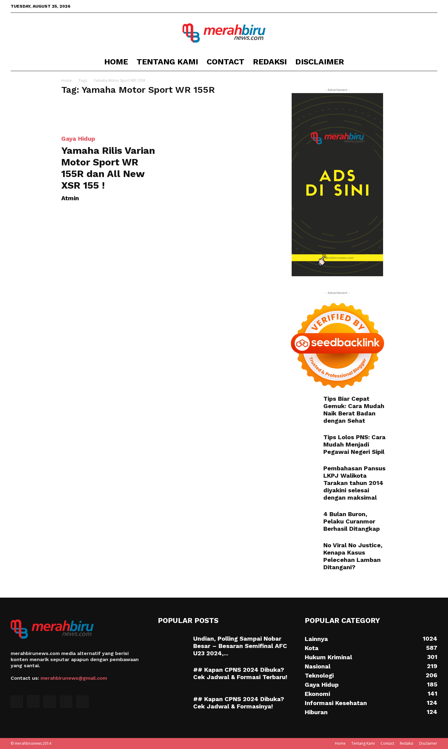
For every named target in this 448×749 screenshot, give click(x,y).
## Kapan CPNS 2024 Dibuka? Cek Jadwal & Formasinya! (238, 702)
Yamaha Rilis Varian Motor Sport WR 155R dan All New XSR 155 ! (108, 168)
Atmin (70, 198)
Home (116, 61)
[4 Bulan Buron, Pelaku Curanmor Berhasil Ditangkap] (296, 516)
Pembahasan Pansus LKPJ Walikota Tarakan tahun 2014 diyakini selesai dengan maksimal (354, 483)
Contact (225, 61)
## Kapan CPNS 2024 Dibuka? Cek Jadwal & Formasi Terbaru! (240, 673)
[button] (430, 62)
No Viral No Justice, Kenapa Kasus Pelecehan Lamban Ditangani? (352, 556)
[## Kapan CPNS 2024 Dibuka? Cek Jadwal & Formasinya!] (173, 706)
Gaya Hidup (78, 138)
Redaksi (270, 61)
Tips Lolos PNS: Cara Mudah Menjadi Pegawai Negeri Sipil (354, 444)
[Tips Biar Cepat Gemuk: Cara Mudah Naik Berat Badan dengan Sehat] (303, 405)
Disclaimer (319, 61)
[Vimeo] (422, 6)
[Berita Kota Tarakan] (224, 33)
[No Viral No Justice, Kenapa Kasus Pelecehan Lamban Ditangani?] (303, 552)
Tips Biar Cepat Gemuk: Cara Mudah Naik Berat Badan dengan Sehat (353, 409)
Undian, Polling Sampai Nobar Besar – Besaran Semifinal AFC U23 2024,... (240, 646)
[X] (412, 6)
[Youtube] (432, 6)
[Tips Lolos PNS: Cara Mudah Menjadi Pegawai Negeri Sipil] (303, 444)
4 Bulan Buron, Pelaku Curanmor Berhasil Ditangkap (351, 521)
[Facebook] (392, 6)
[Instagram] (402, 6)
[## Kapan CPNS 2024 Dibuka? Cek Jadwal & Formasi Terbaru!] (173, 676)
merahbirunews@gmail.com (74, 678)
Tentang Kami (167, 61)
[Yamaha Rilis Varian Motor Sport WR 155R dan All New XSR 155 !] (110, 114)
